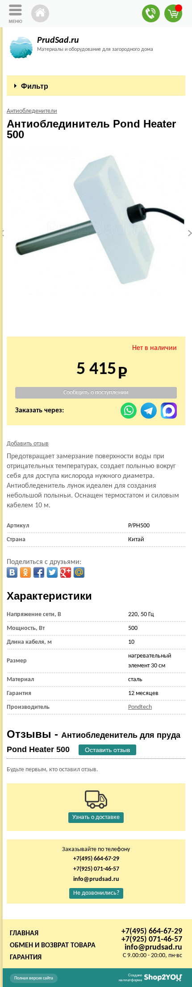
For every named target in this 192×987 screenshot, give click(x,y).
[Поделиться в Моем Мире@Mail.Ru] (79, 572)
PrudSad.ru (58, 40)
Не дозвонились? (96, 893)
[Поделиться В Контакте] (12, 572)
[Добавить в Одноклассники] (25, 572)
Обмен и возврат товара (53, 945)
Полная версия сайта (33, 978)
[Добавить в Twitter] (52, 572)
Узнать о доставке (96, 817)
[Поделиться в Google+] (65, 572)
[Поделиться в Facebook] (38, 572)
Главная (24, 933)
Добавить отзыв (28, 443)
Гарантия (26, 957)
